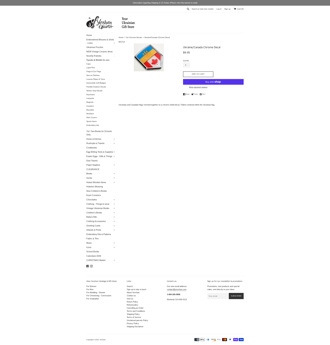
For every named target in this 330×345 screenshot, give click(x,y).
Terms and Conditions (136, 311)
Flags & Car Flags (93, 71)
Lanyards (90, 98)
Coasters (90, 106)
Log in (218, 9)
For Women (91, 286)
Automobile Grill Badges (96, 83)
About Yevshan (133, 292)
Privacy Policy (133, 323)
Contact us (131, 295)
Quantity (186, 61)
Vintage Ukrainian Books (100, 208)
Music (100, 243)
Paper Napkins (100, 165)
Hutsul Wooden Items (100, 182)
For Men (89, 289)
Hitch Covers (91, 117)
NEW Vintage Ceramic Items (99, 52)
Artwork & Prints (100, 230)
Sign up (227, 9)
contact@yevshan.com (177, 289)
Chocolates (100, 200)
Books (100, 174)
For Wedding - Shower (95, 292)
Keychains (90, 95)
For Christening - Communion (98, 295)
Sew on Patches (93, 75)
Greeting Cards (100, 226)
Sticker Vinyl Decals (94, 91)
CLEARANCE (92, 169)
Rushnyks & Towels (100, 143)
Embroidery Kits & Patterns (98, 234)
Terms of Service (134, 317)
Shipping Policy (133, 314)
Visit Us (130, 299)
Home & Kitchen (100, 139)
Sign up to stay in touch (136, 289)
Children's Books (100, 213)
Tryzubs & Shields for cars (97, 60)
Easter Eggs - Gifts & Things (100, 156)
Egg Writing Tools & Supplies (100, 152)
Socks (100, 178)
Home (89, 35)
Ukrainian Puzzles (94, 47)
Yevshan (103, 340)
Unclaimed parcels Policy (137, 320)
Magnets (89, 102)
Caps (88, 64)
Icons (100, 247)
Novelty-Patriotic (100, 56)
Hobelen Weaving (94, 187)
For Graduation (92, 299)
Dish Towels (92, 161)
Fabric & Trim (92, 238)
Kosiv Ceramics (93, 195)
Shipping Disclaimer (135, 326)
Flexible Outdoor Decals (96, 87)
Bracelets (90, 110)
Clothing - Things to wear (100, 204)
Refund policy (132, 305)
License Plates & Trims (95, 79)
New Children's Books (96, 191)
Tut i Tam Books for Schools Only (99, 133)
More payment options (198, 87)
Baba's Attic (100, 217)
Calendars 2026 (93, 256)
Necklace (90, 114)
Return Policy (132, 302)
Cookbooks (91, 148)
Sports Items (91, 121)
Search (130, 286)
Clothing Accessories (100, 221)
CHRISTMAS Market (100, 260)
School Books (92, 251)
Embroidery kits (92, 125)
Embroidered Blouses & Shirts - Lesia (100, 41)
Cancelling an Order (135, 308)
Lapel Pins (90, 68)
